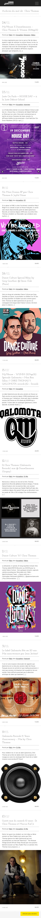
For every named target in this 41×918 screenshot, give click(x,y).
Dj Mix (26, 476)
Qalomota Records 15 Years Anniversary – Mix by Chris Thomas (16, 739)
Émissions (27, 35)
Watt (10, 35)
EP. (25, 200)
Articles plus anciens (30, 914)
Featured (27, 659)
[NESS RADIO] (8, 3)
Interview (27, 104)
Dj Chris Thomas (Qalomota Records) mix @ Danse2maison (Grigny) (18, 468)
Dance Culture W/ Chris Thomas (19, 556)
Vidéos (33, 35)
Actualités (19, 35)
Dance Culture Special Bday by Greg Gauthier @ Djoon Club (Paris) (18, 281)
